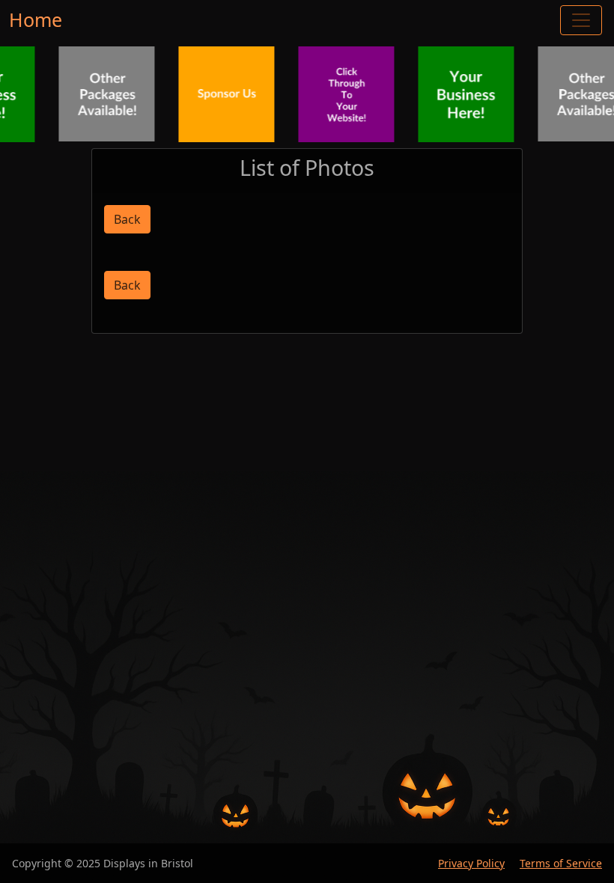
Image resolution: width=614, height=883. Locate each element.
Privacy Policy (471, 863)
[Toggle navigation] (581, 20)
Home (35, 19)
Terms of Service (561, 863)
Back (127, 219)
